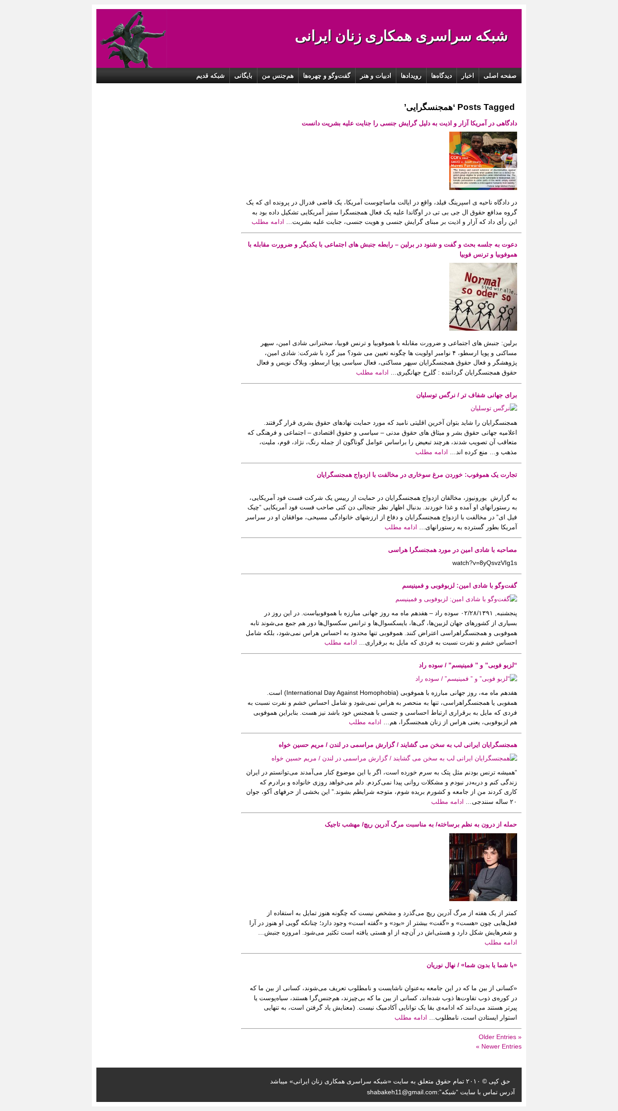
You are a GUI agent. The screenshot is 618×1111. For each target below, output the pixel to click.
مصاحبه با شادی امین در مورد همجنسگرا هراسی (452, 549)
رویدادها (411, 75)
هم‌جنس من (278, 75)
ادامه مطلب (269, 221)
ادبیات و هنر (375, 75)
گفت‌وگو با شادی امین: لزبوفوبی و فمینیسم (459, 585)
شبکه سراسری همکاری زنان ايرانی (401, 36)
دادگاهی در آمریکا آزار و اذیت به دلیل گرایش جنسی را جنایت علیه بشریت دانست (409, 123)
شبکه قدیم (210, 75)
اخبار (467, 75)
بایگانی (243, 75)
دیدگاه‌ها (441, 75)
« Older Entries (500, 1036)
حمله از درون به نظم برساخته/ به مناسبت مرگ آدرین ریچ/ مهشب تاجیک (421, 824)
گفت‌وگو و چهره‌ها (327, 75)
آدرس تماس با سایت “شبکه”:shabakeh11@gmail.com (441, 1092)
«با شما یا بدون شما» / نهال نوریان (472, 965)
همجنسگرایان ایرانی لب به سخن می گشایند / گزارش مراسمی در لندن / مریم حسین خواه (398, 744)
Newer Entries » (499, 1046)
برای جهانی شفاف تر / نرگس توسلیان (466, 395)
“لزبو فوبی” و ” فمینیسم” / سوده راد (468, 665)
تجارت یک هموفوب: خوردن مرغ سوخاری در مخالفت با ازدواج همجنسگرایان (417, 474)
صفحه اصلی (500, 75)
